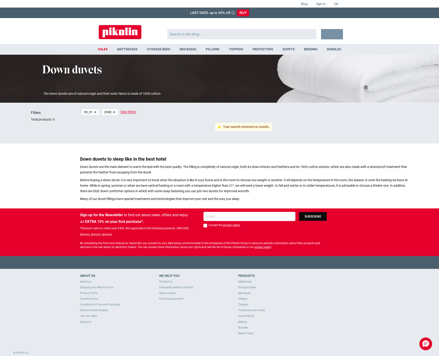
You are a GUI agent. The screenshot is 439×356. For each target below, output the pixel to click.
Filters (36, 113)
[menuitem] (102, 49)
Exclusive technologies (94, 310)
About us (85, 281)
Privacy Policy (88, 293)
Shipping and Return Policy (96, 287)
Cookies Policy (89, 298)
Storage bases (247, 287)
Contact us (166, 281)
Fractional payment (171, 298)
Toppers (243, 304)
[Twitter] (211, 262)
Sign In (320, 4)
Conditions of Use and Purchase (100, 304)
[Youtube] (219, 262)
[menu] (219, 49)
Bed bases (244, 293)
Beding (242, 322)
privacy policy (231, 225)
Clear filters (128, 112)
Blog (304, 4)
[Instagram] (228, 262)
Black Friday (245, 333)
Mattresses (245, 281)
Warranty (85, 322)
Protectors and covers (251, 310)
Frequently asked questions (176, 287)
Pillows (242, 298)
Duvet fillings (246, 316)
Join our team (88, 316)
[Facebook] (202, 262)
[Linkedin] (237, 262)
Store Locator (167, 293)
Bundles (243, 327)
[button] (336, 4)
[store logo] (120, 29)
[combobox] (242, 34)
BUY (243, 13)
